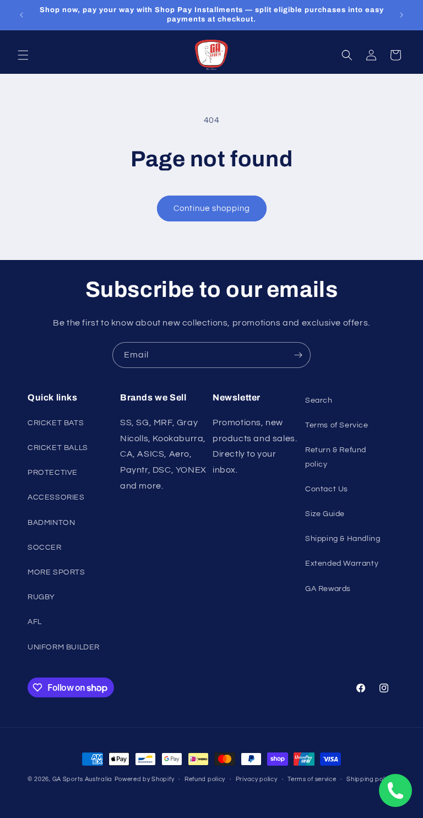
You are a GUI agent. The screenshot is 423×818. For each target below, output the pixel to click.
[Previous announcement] (21, 15)
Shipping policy (369, 779)
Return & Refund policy (335, 457)
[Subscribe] (298, 355)
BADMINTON (51, 523)
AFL (35, 622)
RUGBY (41, 597)
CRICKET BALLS (58, 448)
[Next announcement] (401, 15)
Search (319, 400)
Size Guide (325, 514)
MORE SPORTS (56, 572)
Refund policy (205, 779)
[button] (23, 55)
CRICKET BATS (56, 423)
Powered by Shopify (145, 779)
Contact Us (326, 489)
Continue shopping (211, 208)
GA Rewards (328, 589)
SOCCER (45, 547)
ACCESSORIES (56, 497)
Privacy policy (257, 779)
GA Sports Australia (82, 779)
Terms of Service (336, 425)
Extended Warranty (341, 563)
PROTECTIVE (53, 472)
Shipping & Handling (342, 539)
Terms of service (312, 779)
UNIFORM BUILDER (64, 647)
